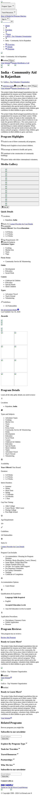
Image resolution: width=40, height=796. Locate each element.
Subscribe (5, 739)
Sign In (4, 19)
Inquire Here (16, 63)
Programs (11, 49)
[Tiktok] (12, 785)
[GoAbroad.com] (5, 2)
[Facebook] (2, 785)
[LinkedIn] (11, 785)
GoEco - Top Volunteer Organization (18, 36)
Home (7, 26)
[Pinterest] (9, 785)
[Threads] (3, 785)
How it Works (6, 16)
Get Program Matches (18, 16)
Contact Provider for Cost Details (21, 224)
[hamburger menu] (11, 21)
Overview (11, 44)
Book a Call (25, 63)
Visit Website (5, 63)
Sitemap (25, 787)
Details (10, 47)
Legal (20, 787)
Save (12, 60)
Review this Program (8, 637)
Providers (8, 30)
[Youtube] (7, 785)
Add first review (8, 86)
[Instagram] (5, 785)
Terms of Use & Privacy (9, 787)
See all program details (9, 310)
